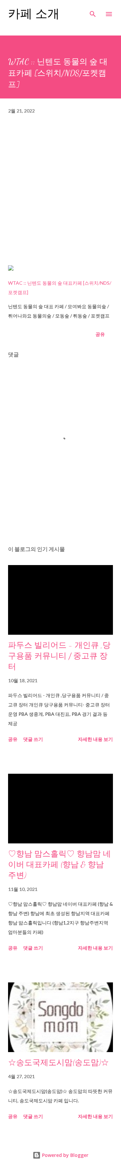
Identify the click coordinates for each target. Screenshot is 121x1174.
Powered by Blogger (64, 1155)
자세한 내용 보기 (95, 739)
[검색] (93, 12)
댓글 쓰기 (33, 739)
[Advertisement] (60, 193)
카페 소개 (33, 14)
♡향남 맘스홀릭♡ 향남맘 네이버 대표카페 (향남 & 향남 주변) (59, 864)
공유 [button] (100, 334)
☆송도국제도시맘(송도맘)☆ (58, 1062)
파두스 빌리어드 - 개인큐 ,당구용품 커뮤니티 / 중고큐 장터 (59, 656)
